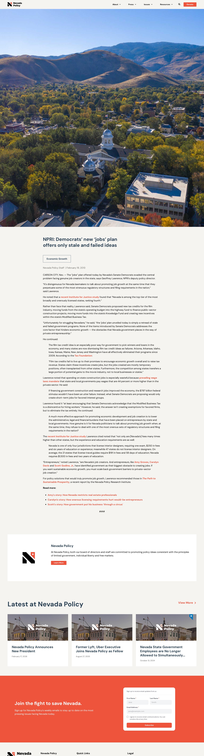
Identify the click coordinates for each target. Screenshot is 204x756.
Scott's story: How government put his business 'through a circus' (85, 504)
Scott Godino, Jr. (64, 465)
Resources (165, 4)
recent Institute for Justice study (80, 297)
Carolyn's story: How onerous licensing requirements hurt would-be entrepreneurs (95, 499)
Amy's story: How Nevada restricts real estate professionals (82, 494)
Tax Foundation (83, 355)
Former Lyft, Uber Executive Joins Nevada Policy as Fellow (99, 649)
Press (131, 4)
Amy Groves (141, 462)
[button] (179, 4)
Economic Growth (57, 258)
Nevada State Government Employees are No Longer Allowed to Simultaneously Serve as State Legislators (161, 653)
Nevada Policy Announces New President (32, 649)
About (115, 4)
